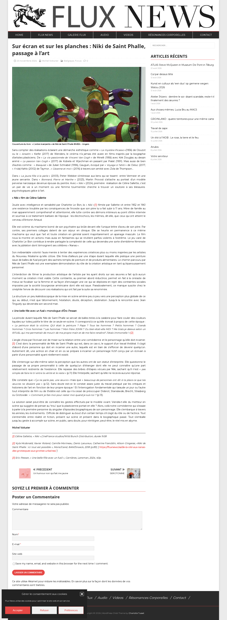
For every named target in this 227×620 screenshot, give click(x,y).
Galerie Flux (77, 34)
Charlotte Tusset (136, 613)
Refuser (44, 610)
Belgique (69, 60)
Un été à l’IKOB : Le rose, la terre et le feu (175, 137)
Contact (206, 34)
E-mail (16, 544)
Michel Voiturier (50, 60)
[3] (13, 343)
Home (19, 34)
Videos (128, 34)
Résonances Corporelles (166, 34)
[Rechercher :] (183, 45)
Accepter (18, 610)
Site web (17, 553)
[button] (82, 594)
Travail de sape (159, 128)
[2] (131, 332)
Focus (78, 60)
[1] (95, 204)
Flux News (45, 34)
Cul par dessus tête (162, 74)
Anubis (155, 146)
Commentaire (20, 509)
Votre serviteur (159, 156)
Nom (15, 534)
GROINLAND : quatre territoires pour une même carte (182, 118)
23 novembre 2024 (27, 60)
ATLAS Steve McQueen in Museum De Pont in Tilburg (182, 64)
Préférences (71, 610)
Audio (105, 34)
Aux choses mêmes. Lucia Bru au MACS (174, 109)
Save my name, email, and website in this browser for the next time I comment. (61, 563)
